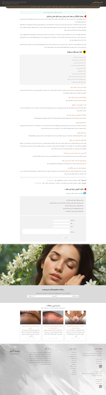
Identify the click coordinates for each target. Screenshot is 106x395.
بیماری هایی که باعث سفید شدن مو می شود (75, 79)
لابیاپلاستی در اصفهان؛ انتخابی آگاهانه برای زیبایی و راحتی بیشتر (75, 327)
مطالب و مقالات (55, 7)
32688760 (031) (38, 183)
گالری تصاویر (48, 7)
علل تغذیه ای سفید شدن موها (78, 74)
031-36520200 (98, 381)
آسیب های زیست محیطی (79, 63)
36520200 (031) (50, 180)
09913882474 (99, 383)
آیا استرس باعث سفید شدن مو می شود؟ (76, 76)
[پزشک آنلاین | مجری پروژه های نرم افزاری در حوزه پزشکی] (14, 351)
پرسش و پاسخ (61, 7)
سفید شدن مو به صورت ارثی (78, 57)
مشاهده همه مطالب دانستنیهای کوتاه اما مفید (53, 12)
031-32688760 (98, 361)
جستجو (38, 7)
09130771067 (99, 363)
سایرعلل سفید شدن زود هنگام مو (78, 82)
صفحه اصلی (73, 7)
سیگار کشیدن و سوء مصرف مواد (78, 60)
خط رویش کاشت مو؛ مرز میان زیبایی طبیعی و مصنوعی (31, 327)
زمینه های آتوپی (81, 71)
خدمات (43, 7)
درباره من (67, 7)
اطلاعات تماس (33, 7)
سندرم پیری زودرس (80, 68)
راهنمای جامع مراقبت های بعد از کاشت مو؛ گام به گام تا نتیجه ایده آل (53, 327)
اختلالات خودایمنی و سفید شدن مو (77, 65)
